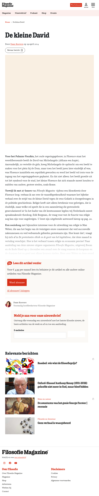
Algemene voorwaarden (61, 480)
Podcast (34, 13)
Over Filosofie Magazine (12, 473)
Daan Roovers (16, 44)
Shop (44, 13)
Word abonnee (76, 5)
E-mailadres (19, 330)
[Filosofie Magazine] (8, 5)
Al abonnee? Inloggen (18, 290)
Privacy (54, 476)
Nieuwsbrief (20, 13)
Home (7, 22)
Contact (5, 491)
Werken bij (6, 487)
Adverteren (6, 484)
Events (53, 13)
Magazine (6, 13)
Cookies (54, 473)
